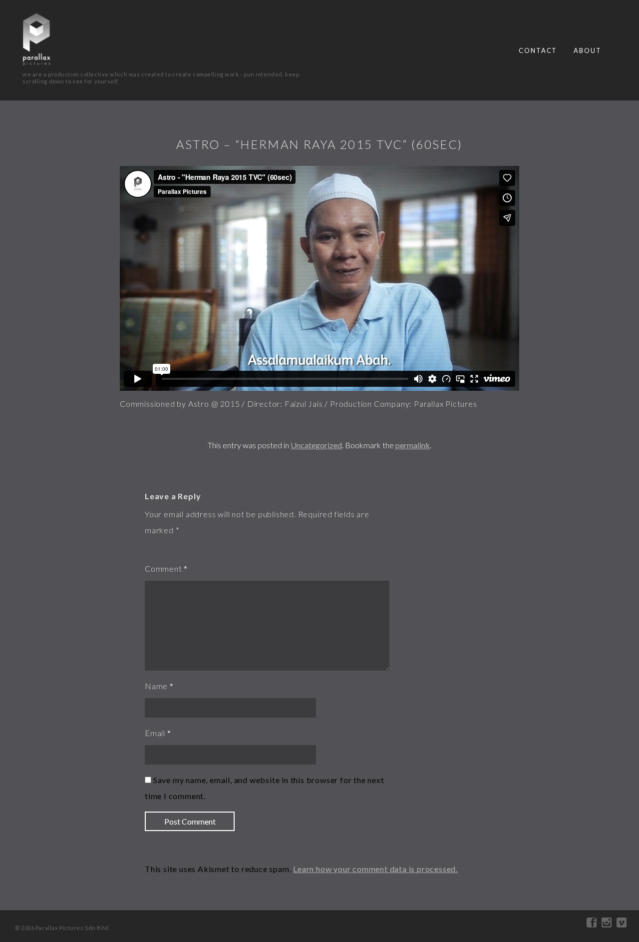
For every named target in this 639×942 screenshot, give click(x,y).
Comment (163, 568)
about (588, 50)
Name (156, 686)
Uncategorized (316, 445)
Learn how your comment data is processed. (375, 869)
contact (538, 50)
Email (155, 733)
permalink (412, 445)
